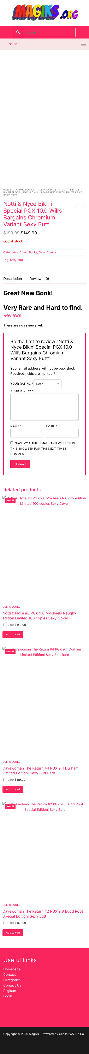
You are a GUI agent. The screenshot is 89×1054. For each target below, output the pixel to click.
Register (9, 991)
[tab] (12, 278)
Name (16, 426)
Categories (11, 980)
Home (7, 189)
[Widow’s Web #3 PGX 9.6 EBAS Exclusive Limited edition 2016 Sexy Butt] (76, 205)
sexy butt (16, 259)
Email (52, 426)
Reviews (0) (39, 279)
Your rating (22, 383)
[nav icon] (83, 44)
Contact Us (12, 985)
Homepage (11, 969)
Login (7, 996)
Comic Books (25, 189)
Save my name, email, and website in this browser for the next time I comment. (42, 448)
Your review (22, 391)
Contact (9, 974)
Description (12, 279)
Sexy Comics (48, 189)
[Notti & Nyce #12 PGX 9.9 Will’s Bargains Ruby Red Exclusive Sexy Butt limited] (83, 205)
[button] (12, 634)
